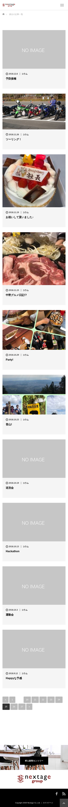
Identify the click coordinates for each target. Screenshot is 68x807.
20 (27, 700)
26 (14, 707)
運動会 (10, 614)
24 (59, 700)
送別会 (10, 487)
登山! (9, 424)
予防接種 (11, 78)
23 (51, 700)
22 (43, 700)
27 (22, 707)
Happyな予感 (14, 678)
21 (35, 700)
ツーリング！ (14, 139)
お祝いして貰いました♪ (20, 217)
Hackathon (12, 551)
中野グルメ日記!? (16, 295)
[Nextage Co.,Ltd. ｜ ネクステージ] (8, 5)
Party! (9, 359)
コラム (25, 74)
